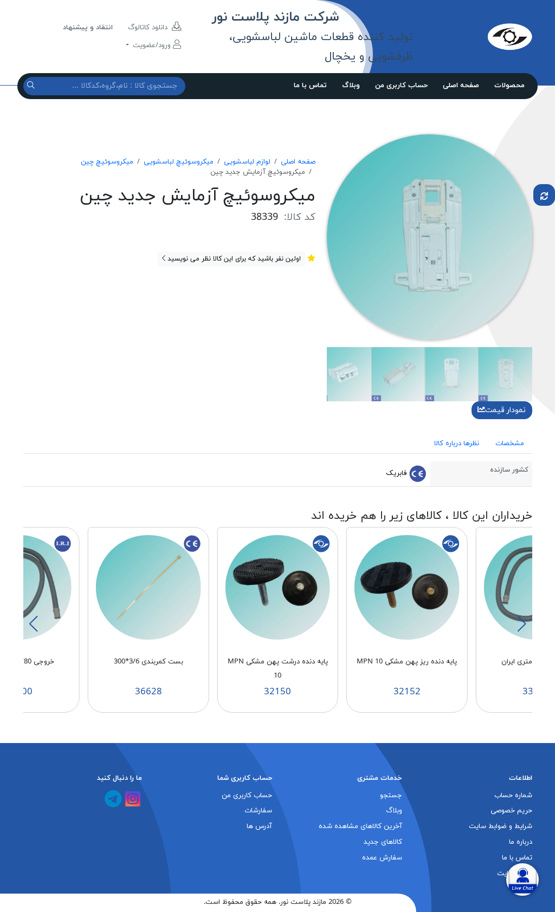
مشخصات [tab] (509, 443)
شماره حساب (513, 795)
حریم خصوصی (511, 811)
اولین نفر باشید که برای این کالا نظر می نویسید (233, 259)
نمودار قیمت (505, 410)
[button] (521, 624)
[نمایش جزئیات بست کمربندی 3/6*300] (148, 586)
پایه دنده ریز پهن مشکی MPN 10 (407, 662)
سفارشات (258, 811)
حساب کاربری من (401, 85)
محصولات (509, 85)
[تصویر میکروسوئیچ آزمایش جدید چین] (429, 236)
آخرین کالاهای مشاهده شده (360, 826)
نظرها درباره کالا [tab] (456, 443)
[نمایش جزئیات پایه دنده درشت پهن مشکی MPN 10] (277, 586)
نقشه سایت (514, 873)
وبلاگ (351, 85)
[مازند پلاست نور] (472, 36)
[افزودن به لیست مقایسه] (544, 195)
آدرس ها (259, 826)
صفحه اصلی (461, 85)
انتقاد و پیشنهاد (88, 27)
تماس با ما (310, 85)
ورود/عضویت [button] (152, 45)
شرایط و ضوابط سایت (500, 826)
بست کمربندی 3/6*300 (148, 662)
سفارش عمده (382, 858)
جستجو (391, 795)
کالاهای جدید (383, 842)
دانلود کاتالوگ (149, 27)
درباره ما (520, 842)
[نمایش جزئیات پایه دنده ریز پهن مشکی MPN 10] (407, 586)
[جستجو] (32, 86)
